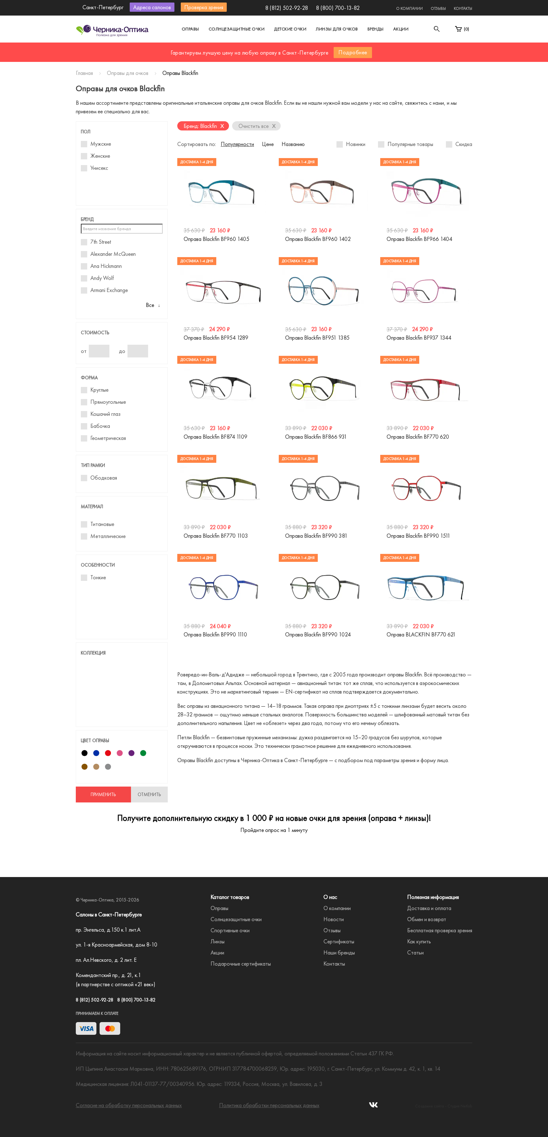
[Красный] (108, 753)
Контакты (463, 8)
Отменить (149, 794)
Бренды (376, 29)
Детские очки (290, 29)
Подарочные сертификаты (241, 963)
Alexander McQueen (113, 253)
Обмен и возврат (426, 919)
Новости (333, 919)
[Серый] (108, 766)
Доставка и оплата (429, 908)
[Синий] (96, 753)
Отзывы (438, 8)
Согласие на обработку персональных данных (129, 1105)
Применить (103, 794)
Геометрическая (108, 438)
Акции (401, 29)
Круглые (99, 389)
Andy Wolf (102, 278)
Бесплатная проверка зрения (439, 930)
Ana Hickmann (106, 266)
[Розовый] (119, 753)
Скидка (463, 144)
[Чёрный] (84, 753)
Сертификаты (338, 941)
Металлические (108, 536)
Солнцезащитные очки (237, 29)
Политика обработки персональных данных (269, 1105)
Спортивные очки (230, 930)
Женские (100, 155)
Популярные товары (410, 144)
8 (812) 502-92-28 (286, 7)
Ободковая (103, 477)
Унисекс (99, 167)
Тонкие (98, 577)
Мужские (100, 143)
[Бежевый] (96, 766)
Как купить (419, 941)
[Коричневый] (84, 766)
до (122, 351)
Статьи (415, 952)
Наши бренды (339, 952)
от (84, 351)
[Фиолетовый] (131, 753)
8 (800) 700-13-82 (338, 7)
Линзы (218, 941)
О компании (409, 8)
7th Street (100, 241)
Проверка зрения (203, 7)
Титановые (102, 524)
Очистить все (257, 126)
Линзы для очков (337, 29)
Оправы (190, 29)
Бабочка (100, 425)
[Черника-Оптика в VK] (373, 1106)
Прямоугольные (108, 401)
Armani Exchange (109, 290)
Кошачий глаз (105, 413)
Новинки (355, 144)
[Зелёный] (143, 753)
